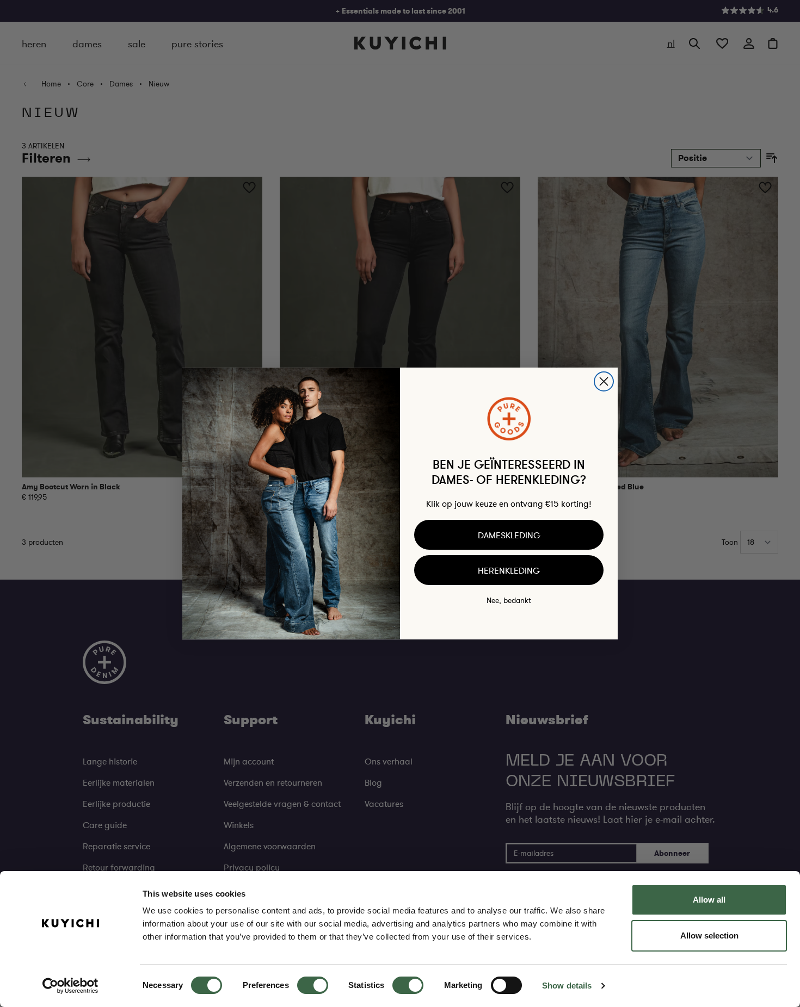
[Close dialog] (603, 381)
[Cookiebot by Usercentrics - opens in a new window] (70, 986)
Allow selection (709, 935)
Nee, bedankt (509, 600)
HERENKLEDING (509, 570)
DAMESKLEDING (509, 535)
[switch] (312, 985)
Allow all (709, 899)
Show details (567, 985)
